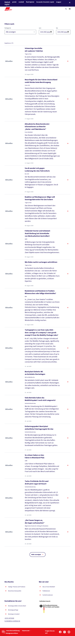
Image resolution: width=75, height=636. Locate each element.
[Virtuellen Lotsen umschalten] (3, 632)
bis (57, 28)
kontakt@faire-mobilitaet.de (12, 621)
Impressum (26, 631)
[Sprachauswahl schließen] (70, 2)
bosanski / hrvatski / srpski (45, 2)
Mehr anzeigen (36, 555)
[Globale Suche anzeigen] (66, 9)
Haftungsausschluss (11, 633)
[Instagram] (64, 632)
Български (30, 2)
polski (14, 2)
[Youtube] (69, 632)
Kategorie (8, 28)
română (21, 2)
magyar (58, 2)
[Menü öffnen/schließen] (70, 9)
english (7, 5)
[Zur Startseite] (8, 9)
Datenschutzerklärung (12, 631)
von (40, 28)
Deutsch (7, 2)
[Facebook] (60, 632)
